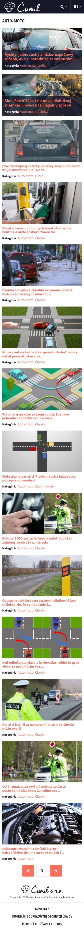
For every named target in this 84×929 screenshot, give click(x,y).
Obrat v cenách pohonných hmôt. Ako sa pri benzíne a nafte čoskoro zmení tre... (36, 230)
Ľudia (41, 65)
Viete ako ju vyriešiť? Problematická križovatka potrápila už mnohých (38, 478)
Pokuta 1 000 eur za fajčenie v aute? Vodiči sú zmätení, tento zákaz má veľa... (37, 540)
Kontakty (42, 909)
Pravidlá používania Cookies (42, 924)
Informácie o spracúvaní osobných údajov (42, 916)
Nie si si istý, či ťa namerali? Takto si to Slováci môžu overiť (38, 726)
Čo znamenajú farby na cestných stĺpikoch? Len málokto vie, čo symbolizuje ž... (39, 602)
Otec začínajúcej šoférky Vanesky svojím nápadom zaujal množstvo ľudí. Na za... (41, 168)
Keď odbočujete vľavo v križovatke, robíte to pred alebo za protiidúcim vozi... (40, 664)
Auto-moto (28, 65)
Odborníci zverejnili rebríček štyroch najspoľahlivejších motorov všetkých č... (33, 850)
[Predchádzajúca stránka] (28, 871)
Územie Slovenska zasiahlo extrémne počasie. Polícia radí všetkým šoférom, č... (37, 292)
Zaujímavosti (44, 486)
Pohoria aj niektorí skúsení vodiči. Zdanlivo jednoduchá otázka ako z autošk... (35, 416)
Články (42, 111)
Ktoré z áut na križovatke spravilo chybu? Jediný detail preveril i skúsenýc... (39, 354)
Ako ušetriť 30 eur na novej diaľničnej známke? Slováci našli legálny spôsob (37, 103)
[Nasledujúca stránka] (56, 871)
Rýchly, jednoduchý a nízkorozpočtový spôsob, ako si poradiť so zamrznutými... (40, 56)
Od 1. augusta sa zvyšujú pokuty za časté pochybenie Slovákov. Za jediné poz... (34, 788)
